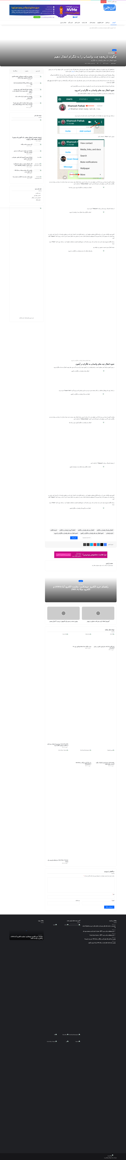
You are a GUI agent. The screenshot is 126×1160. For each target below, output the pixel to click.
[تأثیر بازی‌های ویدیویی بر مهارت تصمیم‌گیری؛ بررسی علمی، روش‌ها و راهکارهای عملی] (37, 166)
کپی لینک (74, 537)
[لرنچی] (110, 7)
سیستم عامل (92, 22)
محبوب (26, 71)
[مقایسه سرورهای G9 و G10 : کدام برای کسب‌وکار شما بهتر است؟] (62, 978)
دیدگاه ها (15, 71)
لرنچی (72, 71)
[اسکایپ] (91, 544)
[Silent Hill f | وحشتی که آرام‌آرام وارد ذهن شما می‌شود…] (62, 1037)
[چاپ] (84, 544)
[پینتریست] (94, 544)
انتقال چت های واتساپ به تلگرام (86, 530)
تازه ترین (38, 71)
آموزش (114, 22)
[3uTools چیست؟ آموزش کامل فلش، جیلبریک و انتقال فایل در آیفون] (37, 159)
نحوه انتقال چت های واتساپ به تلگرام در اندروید (65, 533)
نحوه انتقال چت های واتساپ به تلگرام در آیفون (91, 533)
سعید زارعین (113, 63)
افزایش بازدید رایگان (36, 197)
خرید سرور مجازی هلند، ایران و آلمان (26, 317)
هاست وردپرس (80, 550)
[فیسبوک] (105, 544)
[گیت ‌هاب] (110, 568)
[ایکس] (101, 544)
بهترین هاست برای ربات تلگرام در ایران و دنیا (22, 176)
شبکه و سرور (63, 22)
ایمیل (112, 900)
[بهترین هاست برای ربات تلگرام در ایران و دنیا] (37, 178)
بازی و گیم (70, 22)
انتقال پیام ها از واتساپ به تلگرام (105, 530)
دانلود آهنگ (38, 199)
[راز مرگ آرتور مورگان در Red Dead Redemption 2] (80, 755)
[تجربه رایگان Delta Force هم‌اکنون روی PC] (80, 639)
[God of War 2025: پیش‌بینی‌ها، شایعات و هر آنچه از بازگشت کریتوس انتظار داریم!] (57, 688)
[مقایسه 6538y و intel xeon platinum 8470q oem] (37, 85)
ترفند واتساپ (109, 533)
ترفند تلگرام (53, 530)
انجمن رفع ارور (37, 195)
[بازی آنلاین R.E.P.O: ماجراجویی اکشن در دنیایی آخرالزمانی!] (103, 639)
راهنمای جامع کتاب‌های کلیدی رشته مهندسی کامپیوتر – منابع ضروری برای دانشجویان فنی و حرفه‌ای (22, 91)
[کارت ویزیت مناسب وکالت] (37, 146)
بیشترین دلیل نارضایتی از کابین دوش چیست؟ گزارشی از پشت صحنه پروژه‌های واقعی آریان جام (22, 104)
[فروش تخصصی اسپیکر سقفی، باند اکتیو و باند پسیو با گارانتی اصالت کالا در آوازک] (26, 127)
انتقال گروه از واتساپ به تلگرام (67, 530)
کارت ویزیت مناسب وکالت (26, 144)
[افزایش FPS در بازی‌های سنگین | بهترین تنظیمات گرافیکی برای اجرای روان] (51, 1037)
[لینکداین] (98, 544)
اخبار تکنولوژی (100, 22)
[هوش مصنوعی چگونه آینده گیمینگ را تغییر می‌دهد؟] (74, 1044)
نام (113, 894)
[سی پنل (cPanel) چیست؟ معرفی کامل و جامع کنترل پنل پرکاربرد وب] (51, 927)
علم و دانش (77, 22)
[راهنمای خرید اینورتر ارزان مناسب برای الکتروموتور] (37, 98)
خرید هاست (38, 193)
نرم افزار (108, 22)
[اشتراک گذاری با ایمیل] (88, 544)
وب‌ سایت (77, 900)
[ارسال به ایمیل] (110, 63)
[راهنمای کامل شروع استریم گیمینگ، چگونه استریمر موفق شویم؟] (103, 755)
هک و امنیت (84, 22)
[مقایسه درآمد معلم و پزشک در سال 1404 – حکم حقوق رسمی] (37, 172)
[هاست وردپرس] (80, 554)
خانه (115, 27)
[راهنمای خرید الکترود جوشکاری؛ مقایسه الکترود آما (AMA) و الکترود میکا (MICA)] (37, 78)
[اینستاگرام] (112, 568)
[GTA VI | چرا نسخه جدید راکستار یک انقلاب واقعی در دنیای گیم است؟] (62, 1095)
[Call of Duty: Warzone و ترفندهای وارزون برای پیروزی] (57, 804)
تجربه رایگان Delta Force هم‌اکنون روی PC (82, 646)
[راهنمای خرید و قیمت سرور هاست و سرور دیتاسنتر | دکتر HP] (37, 153)
